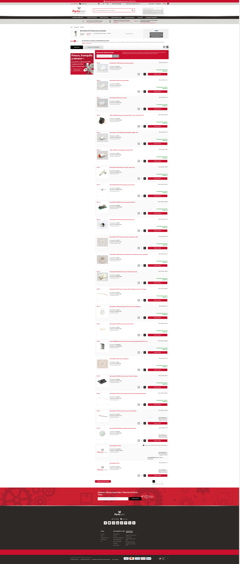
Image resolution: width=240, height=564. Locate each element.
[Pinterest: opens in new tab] (125, 522)
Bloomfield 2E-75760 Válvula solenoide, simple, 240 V (122, 167)
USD (107, 3)
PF (101, 541)
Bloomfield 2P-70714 (115, 463)
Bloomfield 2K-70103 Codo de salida (118, 97)
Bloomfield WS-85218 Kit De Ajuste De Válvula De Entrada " (123, 271)
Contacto (103, 533)
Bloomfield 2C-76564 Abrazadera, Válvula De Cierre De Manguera (125, 306)
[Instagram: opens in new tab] (113, 522)
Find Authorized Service (156, 33)
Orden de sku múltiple (116, 3)
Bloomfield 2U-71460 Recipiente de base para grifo (121, 63)
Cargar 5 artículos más (103, 481)
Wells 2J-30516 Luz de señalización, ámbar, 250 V (121, 150)
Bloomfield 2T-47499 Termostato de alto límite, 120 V (122, 219)
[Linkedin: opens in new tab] (117, 522)
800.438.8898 (75, 3)
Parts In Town (129, 536)
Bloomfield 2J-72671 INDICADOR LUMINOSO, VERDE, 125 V (124, 132)
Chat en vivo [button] (125, 519)
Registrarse (158, 3)
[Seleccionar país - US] (99, 3)
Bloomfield (89, 33)
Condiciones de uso (74, 559)
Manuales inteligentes (130, 541)
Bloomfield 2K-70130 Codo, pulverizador (119, 80)
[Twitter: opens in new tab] (129, 522)
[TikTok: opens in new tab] (121, 522)
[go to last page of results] (162, 481)
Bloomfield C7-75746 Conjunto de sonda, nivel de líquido (123, 410)
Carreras (115, 535)
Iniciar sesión (151, 3)
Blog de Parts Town (117, 541)
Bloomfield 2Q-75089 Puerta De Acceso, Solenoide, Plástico (124, 376)
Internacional (116, 545)
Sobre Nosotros (116, 533)
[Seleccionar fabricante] (153, 9)
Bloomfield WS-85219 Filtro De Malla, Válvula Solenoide (123, 428)
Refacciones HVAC (104, 17)
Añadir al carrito (157, 74)
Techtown (115, 543)
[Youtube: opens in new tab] (109, 522)
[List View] (167, 47)
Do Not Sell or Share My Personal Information (101, 559)
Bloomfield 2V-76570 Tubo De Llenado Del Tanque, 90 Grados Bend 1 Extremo (128, 393)
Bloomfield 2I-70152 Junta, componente (119, 358)
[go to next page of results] (159, 481)
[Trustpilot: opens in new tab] (133, 522)
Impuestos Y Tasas (104, 537)
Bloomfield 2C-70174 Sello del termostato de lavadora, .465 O (124, 237)
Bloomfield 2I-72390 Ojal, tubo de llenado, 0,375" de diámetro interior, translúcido (129, 254)
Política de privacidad (85, 559)
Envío (102, 535)
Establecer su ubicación (87, 43)
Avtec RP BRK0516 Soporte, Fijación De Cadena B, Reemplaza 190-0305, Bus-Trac (128, 341)
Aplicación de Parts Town (131, 535)
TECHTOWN (140, 17)
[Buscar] (165, 13)
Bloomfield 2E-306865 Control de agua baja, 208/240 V (122, 202)
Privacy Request (115, 559)
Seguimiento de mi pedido (151, 17)
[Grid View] (164, 47)
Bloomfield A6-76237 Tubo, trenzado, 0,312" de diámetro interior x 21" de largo (128, 289)
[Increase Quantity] (145, 74)
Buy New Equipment (156, 36)
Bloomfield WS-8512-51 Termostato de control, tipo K (122, 184)
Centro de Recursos (129, 17)
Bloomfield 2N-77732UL (115, 445)
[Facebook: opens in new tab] (105, 522)
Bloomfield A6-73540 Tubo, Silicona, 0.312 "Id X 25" (122, 324)
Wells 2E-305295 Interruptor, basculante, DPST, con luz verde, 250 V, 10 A (127, 115)
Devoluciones (103, 539)
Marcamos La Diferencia (118, 537)
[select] (163, 558)
